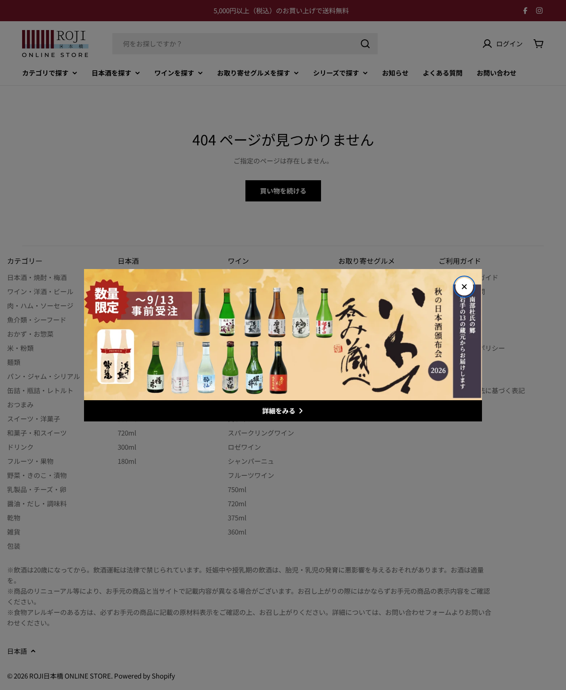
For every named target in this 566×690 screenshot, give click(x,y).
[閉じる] (464, 287)
